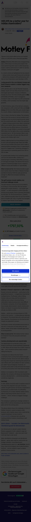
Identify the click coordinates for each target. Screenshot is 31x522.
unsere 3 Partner (10, 253)
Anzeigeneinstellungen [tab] (23, 245)
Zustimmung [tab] (5, 245)
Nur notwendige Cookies (15, 279)
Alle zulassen (15, 271)
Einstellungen (14, 275)
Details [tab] (12, 245)
